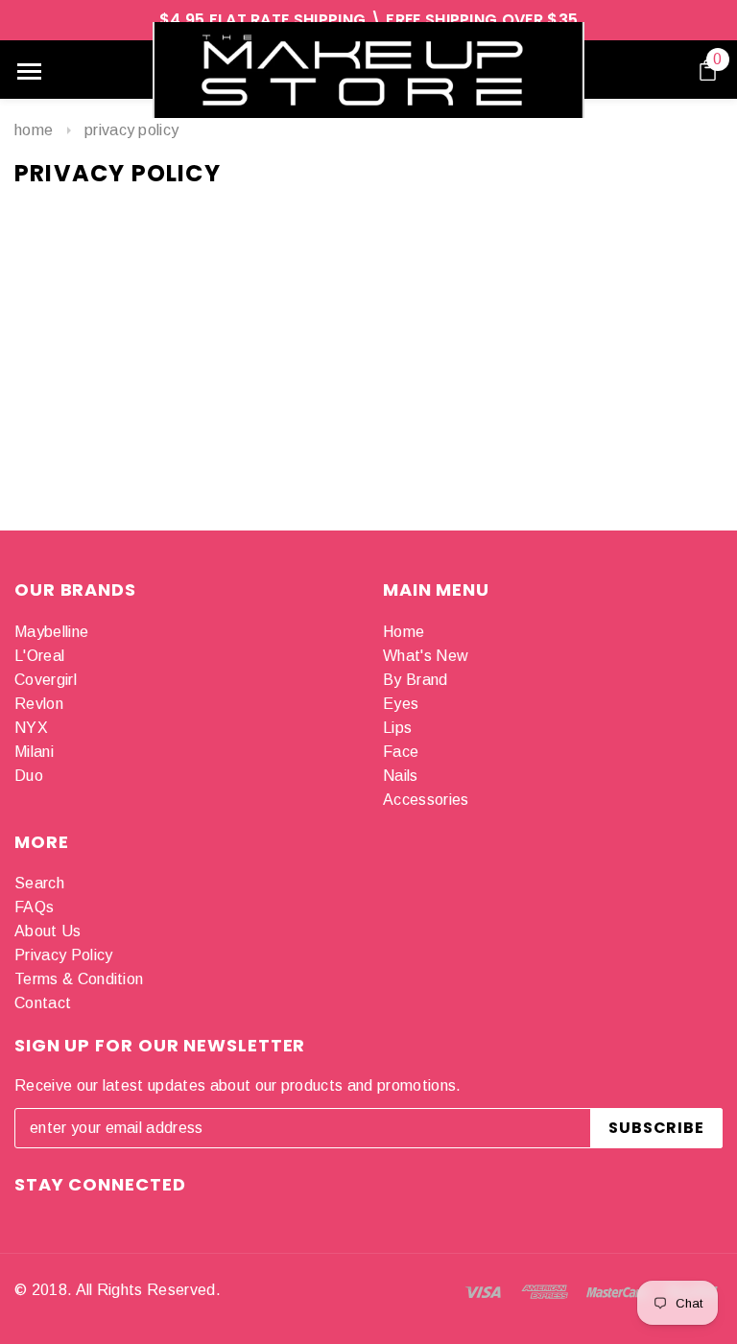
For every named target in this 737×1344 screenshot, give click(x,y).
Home (33, 130)
